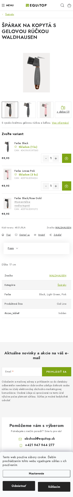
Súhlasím (54, 487)
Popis (11, 248)
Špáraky (62, 285)
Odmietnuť (19, 486)
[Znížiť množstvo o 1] (46, 158)
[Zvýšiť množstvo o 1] (56, 158)
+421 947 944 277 (39, 445)
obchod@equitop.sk (39, 438)
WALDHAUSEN (63, 227)
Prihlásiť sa (56, 372)
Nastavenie (36, 473)
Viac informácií (60, 123)
